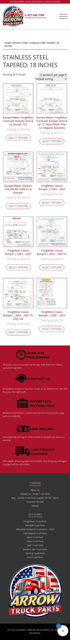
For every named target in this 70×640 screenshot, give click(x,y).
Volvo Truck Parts (35, 541)
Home (7, 42)
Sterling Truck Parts (35, 553)
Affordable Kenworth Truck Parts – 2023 (35, 529)
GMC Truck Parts (35, 545)
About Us (35, 489)
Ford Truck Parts (35, 557)
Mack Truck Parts (35, 537)
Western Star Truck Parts (35, 549)
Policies (35, 505)
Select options (18, 138)
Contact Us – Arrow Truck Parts (35, 493)
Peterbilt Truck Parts (35, 525)
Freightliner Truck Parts (35, 521)
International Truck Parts (35, 533)
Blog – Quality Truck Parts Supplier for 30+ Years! (35, 497)
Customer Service (35, 501)
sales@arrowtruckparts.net (35, 17)
